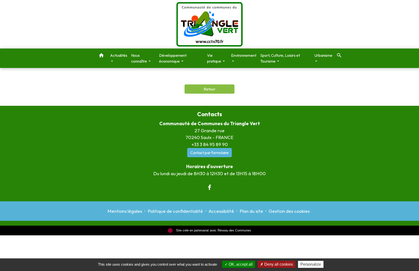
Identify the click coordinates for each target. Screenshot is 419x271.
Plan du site (251, 211)
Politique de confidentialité (175, 211)
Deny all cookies (278, 264)
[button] (101, 56)
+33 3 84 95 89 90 (209, 144)
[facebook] (209, 187)
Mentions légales (124, 211)
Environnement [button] (243, 55)
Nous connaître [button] (139, 58)
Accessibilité (221, 211)
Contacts (209, 114)
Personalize (310, 264)
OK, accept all (240, 264)
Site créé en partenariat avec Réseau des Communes (213, 230)
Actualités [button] (118, 55)
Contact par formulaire (209, 152)
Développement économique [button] (172, 58)
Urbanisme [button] (323, 55)
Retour (209, 89)
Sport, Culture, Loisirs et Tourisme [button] (280, 58)
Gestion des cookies (289, 211)
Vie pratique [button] (214, 58)
